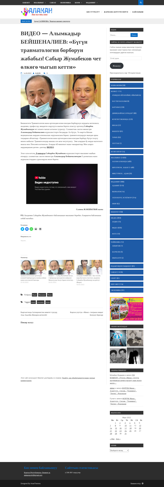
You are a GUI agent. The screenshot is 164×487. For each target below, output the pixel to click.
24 (126, 431)
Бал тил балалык (119, 101)
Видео (34, 295)
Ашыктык (116, 246)
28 (111, 433)
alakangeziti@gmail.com (33, 475)
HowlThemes (36, 483)
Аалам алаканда (119, 161)
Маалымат (39, 2)
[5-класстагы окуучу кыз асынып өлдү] (135, 356)
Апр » (118, 439)
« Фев (112, 439)
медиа (48, 302)
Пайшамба (115, 242)
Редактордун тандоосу (121, 266)
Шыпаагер (116, 258)
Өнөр (114, 203)
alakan (112, 388)
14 (111, 428)
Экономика (65, 2)
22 (116, 431)
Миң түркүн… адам (120, 173)
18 (130, 428)
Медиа (50, 295)
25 (130, 431)
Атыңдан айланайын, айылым (125, 95)
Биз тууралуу (93, 12)
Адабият (115, 185)
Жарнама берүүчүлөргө (116, 12)
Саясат (53, 2)
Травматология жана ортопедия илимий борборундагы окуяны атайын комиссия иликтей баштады (33, 277)
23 (120, 431)
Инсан (114, 125)
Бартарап (116, 107)
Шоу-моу (115, 284)
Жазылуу (117, 65)
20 (140, 428)
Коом (77, 2)
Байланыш (137, 12)
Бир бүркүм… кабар (120, 167)
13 (140, 425)
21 (111, 431)
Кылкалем (116, 191)
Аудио (114, 222)
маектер (115, 131)
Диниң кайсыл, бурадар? (122, 113)
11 (130, 425)
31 (126, 433)
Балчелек (116, 252)
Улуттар (115, 143)
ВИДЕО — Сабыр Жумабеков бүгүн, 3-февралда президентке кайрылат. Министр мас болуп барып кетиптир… (61, 277)
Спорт (113, 278)
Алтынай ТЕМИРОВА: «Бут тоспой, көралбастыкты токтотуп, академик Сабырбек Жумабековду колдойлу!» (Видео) (89, 278)
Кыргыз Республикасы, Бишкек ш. (37, 472)
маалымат (40, 302)
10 (126, 425)
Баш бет (26, 2)
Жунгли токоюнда (120, 119)
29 (116, 433)
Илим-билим (116, 85)
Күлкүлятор (116, 151)
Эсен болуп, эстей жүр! (122, 197)
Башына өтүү (136, 483)
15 (116, 428)
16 (120, 428)
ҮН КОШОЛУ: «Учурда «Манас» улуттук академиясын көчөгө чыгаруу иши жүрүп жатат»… (126, 379)
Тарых (114, 137)
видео (33, 302)
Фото (114, 234)
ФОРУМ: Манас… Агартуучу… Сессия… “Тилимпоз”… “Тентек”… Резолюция (123, 391)
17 (126, 428)
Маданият (90, 2)
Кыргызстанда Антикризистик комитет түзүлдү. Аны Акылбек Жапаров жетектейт (39, 313)
